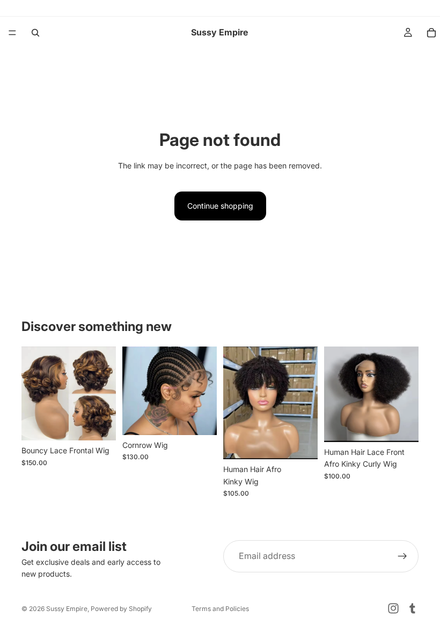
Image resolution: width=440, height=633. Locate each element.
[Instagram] (393, 608)
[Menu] (12, 32)
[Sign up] (402, 556)
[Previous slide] (33, 393)
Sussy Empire (66, 609)
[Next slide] (104, 393)
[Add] (99, 423)
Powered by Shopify (121, 609)
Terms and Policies (220, 609)
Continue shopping (220, 205)
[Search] (35, 33)
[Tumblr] (412, 608)
